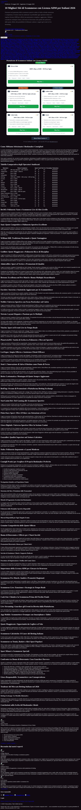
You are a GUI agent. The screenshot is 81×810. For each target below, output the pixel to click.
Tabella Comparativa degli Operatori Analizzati (40, 39)
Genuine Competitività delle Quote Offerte (69, 50)
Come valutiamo (20, 801)
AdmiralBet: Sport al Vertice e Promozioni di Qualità (29, 41)
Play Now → (40, 81)
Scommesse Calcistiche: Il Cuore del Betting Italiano (18, 56)
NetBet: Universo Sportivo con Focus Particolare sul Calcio (48, 43)
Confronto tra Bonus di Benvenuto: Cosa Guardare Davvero (16, 57)
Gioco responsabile (29, 801)
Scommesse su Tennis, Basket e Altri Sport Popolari (45, 56)
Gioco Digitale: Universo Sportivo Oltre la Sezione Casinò (34, 49)
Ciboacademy (4, 1)
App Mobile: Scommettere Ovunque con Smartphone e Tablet (40, 54)
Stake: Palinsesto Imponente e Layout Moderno (13, 50)
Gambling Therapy (8, 795)
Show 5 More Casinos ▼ (40, 138)
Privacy (2, 801)
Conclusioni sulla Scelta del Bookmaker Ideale (21, 58)
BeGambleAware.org (54, 141)
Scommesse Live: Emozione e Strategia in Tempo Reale (20, 53)
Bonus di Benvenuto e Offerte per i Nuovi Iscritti (13, 51)
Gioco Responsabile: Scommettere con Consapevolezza (46, 57)
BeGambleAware (19, 795)
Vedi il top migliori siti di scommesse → (15, 28)
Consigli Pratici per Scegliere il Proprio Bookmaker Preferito (41, 50)
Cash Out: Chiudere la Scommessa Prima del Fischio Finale (50, 53)
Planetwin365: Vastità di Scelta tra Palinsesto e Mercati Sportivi (53, 44)
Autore (2, 2)
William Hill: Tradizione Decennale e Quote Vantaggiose (48, 40)
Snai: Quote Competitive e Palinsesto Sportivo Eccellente (19, 40)
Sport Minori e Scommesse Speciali (69, 56)
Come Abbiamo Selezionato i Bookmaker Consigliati (14, 39)
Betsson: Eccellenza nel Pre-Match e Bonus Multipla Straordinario (60, 41)
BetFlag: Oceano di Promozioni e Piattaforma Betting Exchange (23, 47)
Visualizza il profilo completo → (9, 743)
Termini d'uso (8, 801)
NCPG (27, 795)
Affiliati (14, 801)
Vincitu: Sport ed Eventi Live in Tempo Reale (25, 44)
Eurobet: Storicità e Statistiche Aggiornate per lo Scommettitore (17, 43)
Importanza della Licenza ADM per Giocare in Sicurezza (41, 51)
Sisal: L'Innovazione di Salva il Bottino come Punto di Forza (38, 46)
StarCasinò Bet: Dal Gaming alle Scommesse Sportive (54, 47)
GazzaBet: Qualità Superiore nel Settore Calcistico (63, 49)
